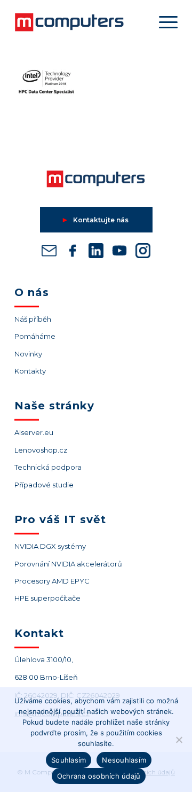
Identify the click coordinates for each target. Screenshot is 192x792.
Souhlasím (68, 760)
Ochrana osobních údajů (99, 776)
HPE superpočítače (47, 598)
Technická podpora (48, 467)
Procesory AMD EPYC (52, 581)
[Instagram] (142, 252)
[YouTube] (119, 252)
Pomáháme (34, 336)
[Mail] (49, 252)
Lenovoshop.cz (40, 450)
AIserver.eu (33, 432)
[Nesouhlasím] (178, 739)
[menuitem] (163, 22)
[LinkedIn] (96, 252)
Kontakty (30, 371)
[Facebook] (72, 252)
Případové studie (44, 484)
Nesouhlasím (124, 760)
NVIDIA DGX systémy (50, 546)
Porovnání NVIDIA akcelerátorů (68, 564)
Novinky (28, 354)
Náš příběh (32, 319)
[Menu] (163, 22)
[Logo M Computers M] (79, 22)
